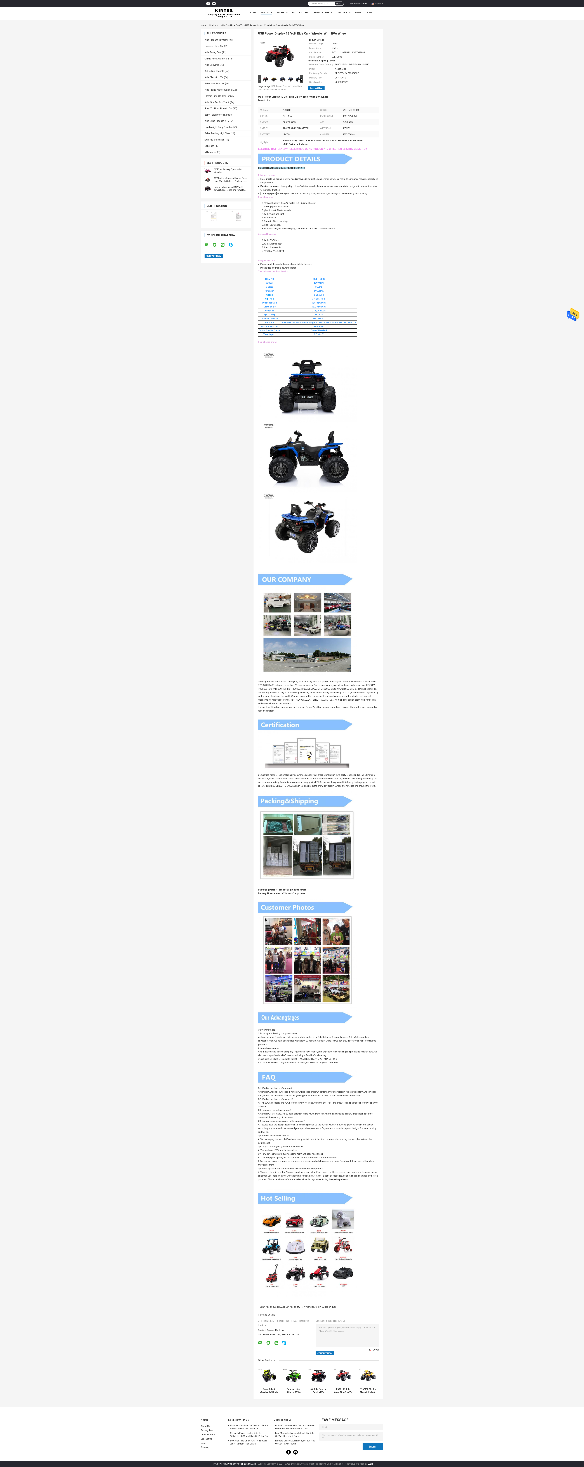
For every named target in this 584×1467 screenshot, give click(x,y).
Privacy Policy (220, 1464)
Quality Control (322, 12)
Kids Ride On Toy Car (216, 39)
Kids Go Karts (212, 64)
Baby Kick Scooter (214, 83)
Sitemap (205, 1447)
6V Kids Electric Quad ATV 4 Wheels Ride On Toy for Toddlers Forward (318, 1391)
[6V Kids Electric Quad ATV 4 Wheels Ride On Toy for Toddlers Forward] (318, 1375)
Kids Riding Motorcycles (218, 89)
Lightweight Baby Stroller (218, 127)
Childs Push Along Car (216, 58)
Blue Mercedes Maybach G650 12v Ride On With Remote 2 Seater (294, 1434)
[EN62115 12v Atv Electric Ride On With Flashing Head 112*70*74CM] (368, 1375)
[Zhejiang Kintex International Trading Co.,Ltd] (223, 13)
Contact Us (344, 12)
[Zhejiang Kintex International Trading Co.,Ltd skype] (232, 245)
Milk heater (211, 152)
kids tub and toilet (214, 139)
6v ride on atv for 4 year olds (300, 1307)
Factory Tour (300, 12)
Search (339, 4)
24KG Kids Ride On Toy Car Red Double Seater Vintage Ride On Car (248, 1442)
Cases (369, 12)
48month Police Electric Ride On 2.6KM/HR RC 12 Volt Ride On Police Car (249, 1434)
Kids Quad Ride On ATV (232, 25)
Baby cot (209, 145)
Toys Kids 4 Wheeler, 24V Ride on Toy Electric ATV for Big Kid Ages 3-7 (269, 1391)
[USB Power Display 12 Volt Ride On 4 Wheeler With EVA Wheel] (279, 56)
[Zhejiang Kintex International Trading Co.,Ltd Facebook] (208, 4)
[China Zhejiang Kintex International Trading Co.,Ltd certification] (213, 216)
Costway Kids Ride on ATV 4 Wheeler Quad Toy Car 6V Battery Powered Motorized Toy (294, 1391)
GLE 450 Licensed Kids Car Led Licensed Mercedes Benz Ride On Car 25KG (295, 1427)
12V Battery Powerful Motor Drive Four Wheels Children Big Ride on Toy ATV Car (230, 181)
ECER (370, 1464)
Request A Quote (358, 3)
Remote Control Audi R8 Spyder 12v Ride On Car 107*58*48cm (295, 1442)
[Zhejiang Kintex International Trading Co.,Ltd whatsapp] (216, 245)
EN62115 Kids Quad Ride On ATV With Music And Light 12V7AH (343, 1391)
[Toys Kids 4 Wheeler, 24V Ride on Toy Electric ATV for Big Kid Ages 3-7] (269, 1375)
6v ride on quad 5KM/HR (274, 1307)
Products (266, 12)
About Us (282, 12)
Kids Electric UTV (214, 77)
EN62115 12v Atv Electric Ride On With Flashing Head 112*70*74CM (368, 1391)
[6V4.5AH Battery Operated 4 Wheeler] (207, 171)
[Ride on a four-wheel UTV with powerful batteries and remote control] (207, 188)
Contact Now (316, 88)
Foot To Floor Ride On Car (218, 108)
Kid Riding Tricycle (214, 71)
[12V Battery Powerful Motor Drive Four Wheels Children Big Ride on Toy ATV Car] (207, 179)
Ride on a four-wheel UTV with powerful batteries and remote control (229, 190)
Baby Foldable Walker (216, 114)
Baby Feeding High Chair (217, 133)
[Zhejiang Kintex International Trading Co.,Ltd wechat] (224, 245)
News (358, 12)
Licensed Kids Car (214, 46)
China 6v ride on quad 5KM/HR (242, 1464)
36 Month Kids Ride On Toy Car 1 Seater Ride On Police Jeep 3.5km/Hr (249, 1427)
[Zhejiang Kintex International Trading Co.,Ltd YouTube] (214, 4)
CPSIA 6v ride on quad (325, 1307)
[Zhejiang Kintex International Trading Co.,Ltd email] (208, 245)
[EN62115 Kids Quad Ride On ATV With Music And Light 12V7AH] (343, 1375)
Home (253, 12)
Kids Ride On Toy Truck (217, 102)
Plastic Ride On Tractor (217, 96)
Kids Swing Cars (213, 52)
